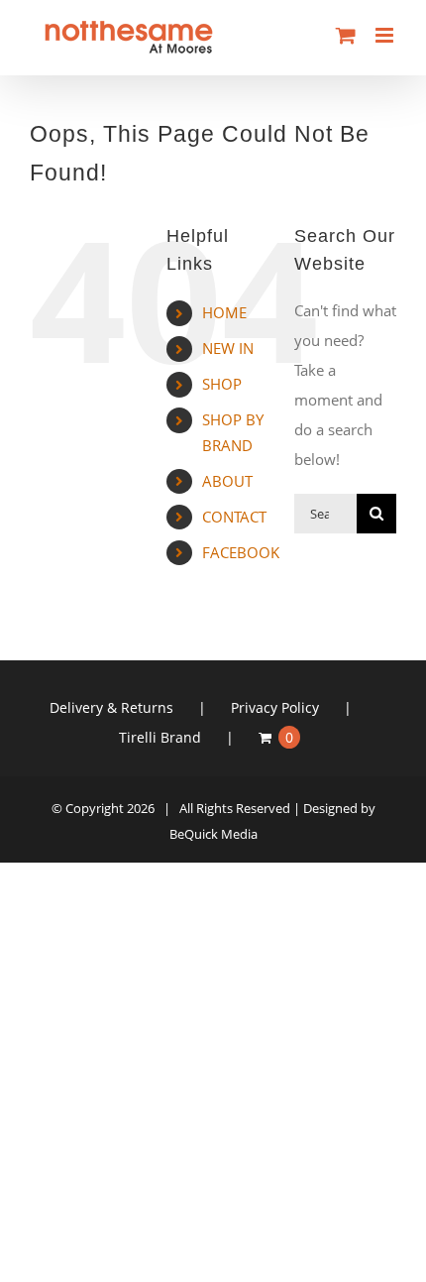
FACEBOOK (240, 552)
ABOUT (227, 481)
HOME (224, 312)
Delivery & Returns (111, 707)
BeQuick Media (213, 834)
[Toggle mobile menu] (385, 35)
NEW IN (228, 348)
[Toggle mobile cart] (346, 35)
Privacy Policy (275, 707)
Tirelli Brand (160, 737)
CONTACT (234, 516)
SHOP (222, 384)
